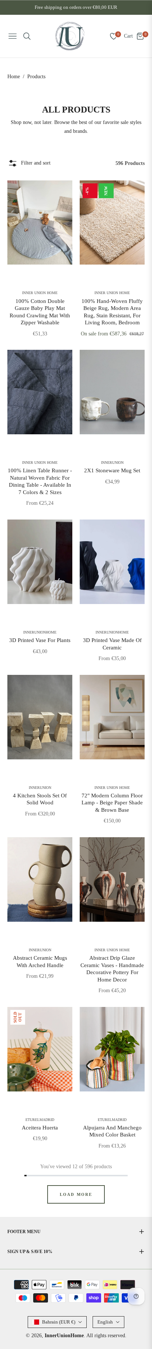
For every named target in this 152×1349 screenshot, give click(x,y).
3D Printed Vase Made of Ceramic (112, 644)
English (105, 1322)
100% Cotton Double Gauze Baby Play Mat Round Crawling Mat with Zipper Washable (40, 312)
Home (13, 76)
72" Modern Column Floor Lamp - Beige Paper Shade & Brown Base (112, 803)
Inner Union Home (40, 293)
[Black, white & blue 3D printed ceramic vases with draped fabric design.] (112, 562)
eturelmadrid (39, 1120)
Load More (76, 1194)
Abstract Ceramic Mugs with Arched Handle (40, 961)
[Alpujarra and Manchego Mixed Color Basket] (112, 1049)
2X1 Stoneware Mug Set (112, 470)
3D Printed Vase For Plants (39, 640)
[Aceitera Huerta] (39, 1049)
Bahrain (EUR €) (58, 1322)
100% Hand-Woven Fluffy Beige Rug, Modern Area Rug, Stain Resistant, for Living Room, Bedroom (112, 312)
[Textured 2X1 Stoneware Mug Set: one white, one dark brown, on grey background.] (112, 392)
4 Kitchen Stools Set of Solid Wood (40, 799)
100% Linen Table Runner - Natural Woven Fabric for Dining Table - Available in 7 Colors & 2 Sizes (40, 481)
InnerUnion (112, 463)
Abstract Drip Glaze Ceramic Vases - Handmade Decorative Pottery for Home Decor (112, 969)
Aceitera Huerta (40, 1128)
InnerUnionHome (39, 632)
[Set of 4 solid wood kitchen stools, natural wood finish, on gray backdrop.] (39, 717)
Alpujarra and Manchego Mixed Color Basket (112, 1131)
